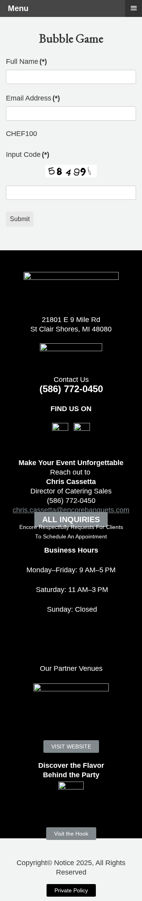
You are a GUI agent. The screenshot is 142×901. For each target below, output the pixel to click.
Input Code (27, 154)
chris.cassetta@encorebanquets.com (71, 510)
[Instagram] (82, 430)
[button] (122, 881)
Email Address (33, 98)
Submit (20, 219)
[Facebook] (60, 430)
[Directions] (71, 354)
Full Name (26, 61)
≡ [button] (133, 8)
